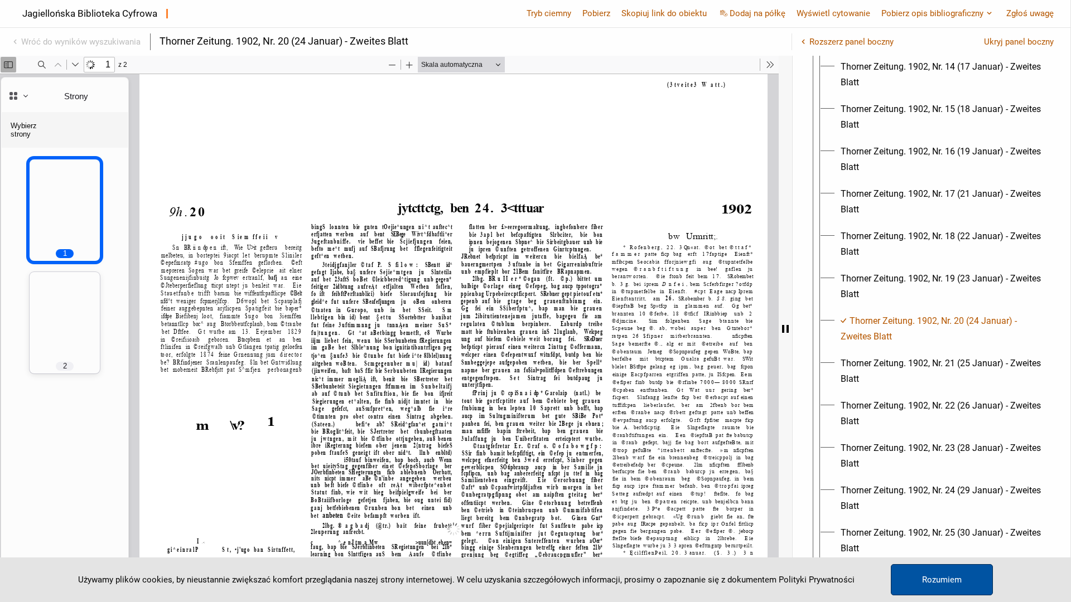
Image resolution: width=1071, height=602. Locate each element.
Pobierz (596, 13)
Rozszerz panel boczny (851, 42)
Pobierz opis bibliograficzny (932, 13)
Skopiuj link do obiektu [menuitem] (664, 13)
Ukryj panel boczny (1019, 42)
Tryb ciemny (549, 13)
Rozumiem (942, 580)
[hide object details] (785, 329)
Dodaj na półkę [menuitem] (757, 13)
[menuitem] (941, 75)
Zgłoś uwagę (1030, 13)
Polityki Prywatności (817, 580)
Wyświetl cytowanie (833, 13)
